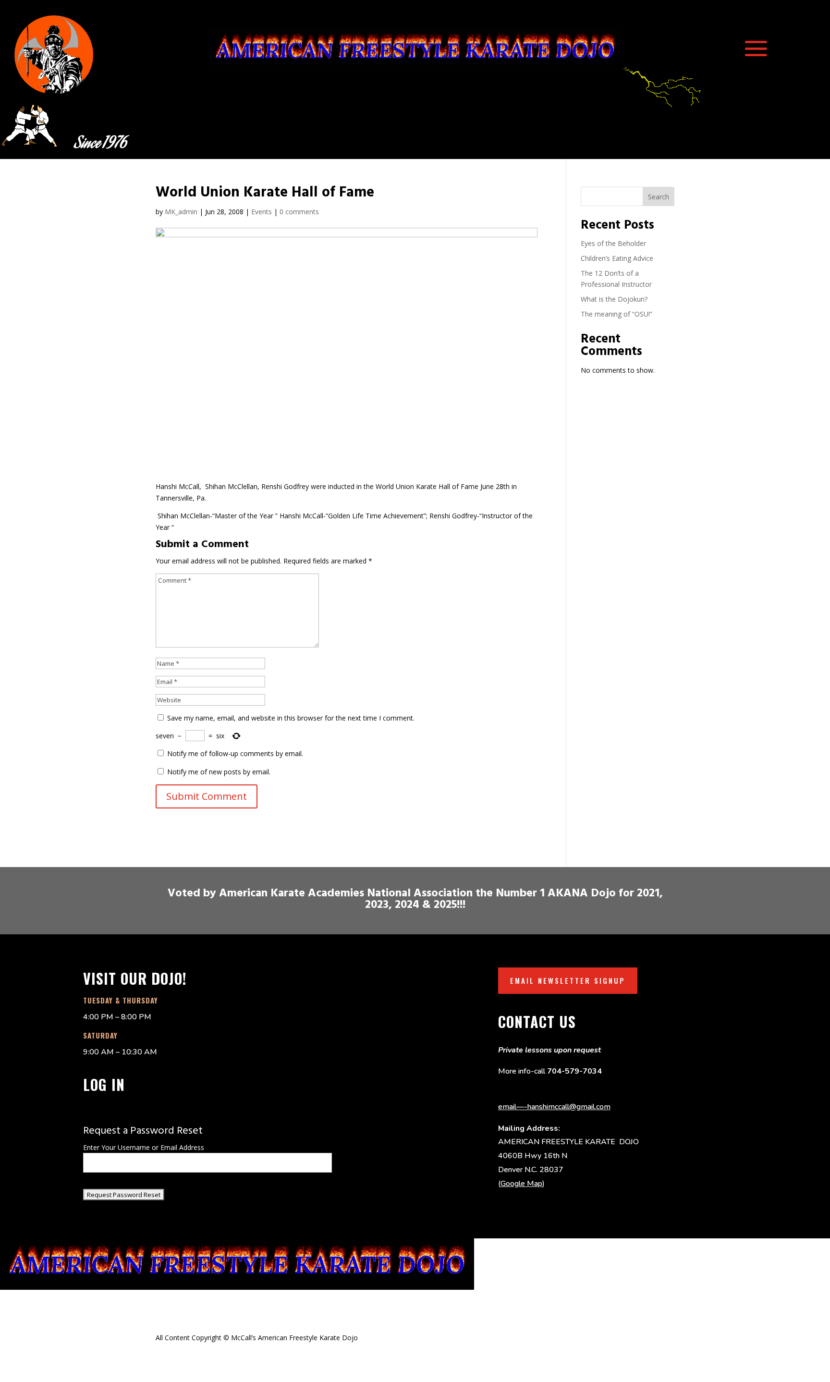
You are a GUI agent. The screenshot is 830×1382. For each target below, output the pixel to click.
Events (261, 211)
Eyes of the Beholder (613, 243)
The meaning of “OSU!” (616, 313)
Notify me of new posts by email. (218, 771)
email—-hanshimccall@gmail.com (554, 1106)
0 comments (299, 211)
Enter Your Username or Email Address (143, 1147)
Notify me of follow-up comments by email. (235, 753)
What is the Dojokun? (614, 299)
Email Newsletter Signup (567, 980)
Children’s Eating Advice (617, 258)
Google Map (521, 1183)
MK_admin (181, 211)
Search (658, 196)
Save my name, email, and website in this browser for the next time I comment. (291, 717)
